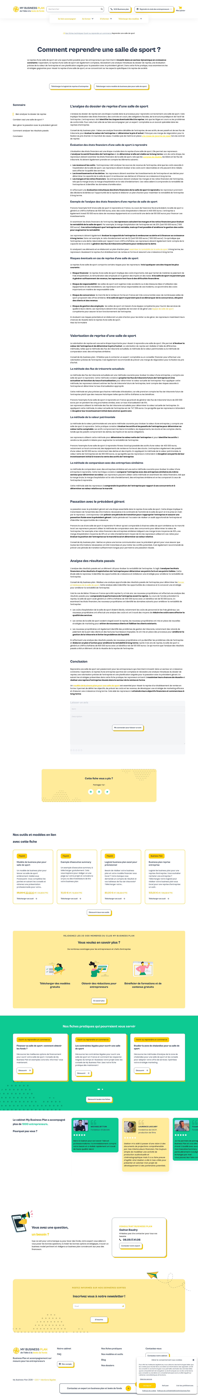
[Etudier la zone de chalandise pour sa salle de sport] (157, 1057)
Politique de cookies (149, 1391)
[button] (193, 1360)
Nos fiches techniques (74, 33)
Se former (86, 19)
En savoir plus (99, 1001)
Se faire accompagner (67, 19)
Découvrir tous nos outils (99, 912)
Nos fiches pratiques (111, 1348)
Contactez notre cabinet (157, 1356)
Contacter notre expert (130, 1246)
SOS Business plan (121, 9)
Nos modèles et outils (112, 1354)
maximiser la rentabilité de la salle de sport (148, 249)
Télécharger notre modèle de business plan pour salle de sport (121, 86)
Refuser (165, 1385)
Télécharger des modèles (128, 19)
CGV (37, 1379)
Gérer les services (146, 1379)
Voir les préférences (184, 1385)
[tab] (98, 1089)
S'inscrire (99, 1320)
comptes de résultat (152, 157)
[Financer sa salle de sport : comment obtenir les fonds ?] (40, 1057)
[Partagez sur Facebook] (91, 792)
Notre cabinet (64, 1348)
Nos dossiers (107, 1365)
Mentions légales (48, 1379)
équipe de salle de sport (163, 309)
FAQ (59, 1354)
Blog (103, 1360)
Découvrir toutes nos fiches (99, 1099)
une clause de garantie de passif (156, 136)
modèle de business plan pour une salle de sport (96, 685)
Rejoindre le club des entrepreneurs (154, 9)
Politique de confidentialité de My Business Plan (173, 1391)
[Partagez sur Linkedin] (99, 792)
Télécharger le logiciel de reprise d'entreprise (69, 86)
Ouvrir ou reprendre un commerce (97, 33)
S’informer (104, 19)
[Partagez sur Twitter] (107, 792)
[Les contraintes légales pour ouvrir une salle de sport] (99, 1057)
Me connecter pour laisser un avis (127, 728)
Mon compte (67, 1364)
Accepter (147, 1385)
